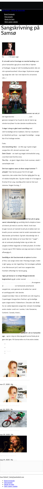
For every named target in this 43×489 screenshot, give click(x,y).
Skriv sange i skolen (11, 22)
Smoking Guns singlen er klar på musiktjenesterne (15, 380)
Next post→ (16, 472)
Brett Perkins (8, 286)
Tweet (8, 351)
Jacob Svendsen (20, 163)
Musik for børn (9, 19)
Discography (8, 17)
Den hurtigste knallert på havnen (9, 430)
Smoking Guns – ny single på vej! (9, 405)
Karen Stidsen (34, 150)
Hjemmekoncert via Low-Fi (8, 455)
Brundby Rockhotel (21, 117)
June (6, 57)
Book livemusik (9, 14)
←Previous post (6, 472)
